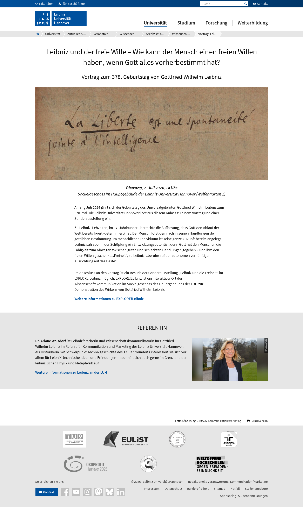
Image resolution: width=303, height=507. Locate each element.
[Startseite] (36, 34)
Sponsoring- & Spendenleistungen (244, 496)
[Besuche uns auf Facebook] (65, 491)
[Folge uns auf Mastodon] (98, 491)
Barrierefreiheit (198, 488)
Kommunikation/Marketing (224, 421)
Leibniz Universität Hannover (163, 481)
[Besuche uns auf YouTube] (76, 491)
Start (245, 3)
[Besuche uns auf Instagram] (87, 491)
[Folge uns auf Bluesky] (109, 491)
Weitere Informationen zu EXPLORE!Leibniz (109, 298)
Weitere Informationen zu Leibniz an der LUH (71, 372)
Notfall (235, 488)
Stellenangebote (256, 488)
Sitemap (219, 488)
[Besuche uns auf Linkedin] (120, 491)
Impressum (152, 488)
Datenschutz (173, 488)
